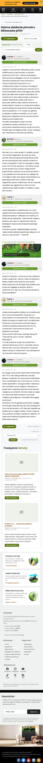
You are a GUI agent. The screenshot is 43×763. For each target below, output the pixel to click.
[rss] (39, 762)
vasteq (10, 57)
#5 (15, 309)
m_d (22, 635)
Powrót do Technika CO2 (13, 22)
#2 (15, 149)
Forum (3, 14)
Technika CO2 (19, 14)
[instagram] (34, 762)
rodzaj (37, 317)
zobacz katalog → (30, 3)
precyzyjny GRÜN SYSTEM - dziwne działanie (20, 475)
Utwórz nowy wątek (30, 39)
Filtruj (28, 44)
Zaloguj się (5, 44)
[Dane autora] (39, 62)
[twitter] (23, 762)
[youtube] (29, 762)
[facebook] (19, 760)
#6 (14, 370)
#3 (15, 207)
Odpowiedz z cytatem (20, 62)
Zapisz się (33, 712)
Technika (10, 14)
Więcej (31, 721)
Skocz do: (36, 431)
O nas (7, 644)
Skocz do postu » (12, 498)
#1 (15, 67)
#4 (15, 273)
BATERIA (10, 139)
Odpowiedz (10, 39)
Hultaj (9, 197)
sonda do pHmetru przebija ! (18, 525)
